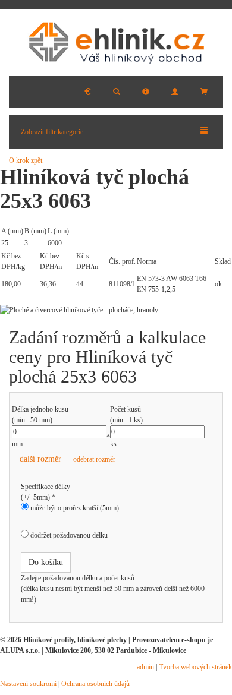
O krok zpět (25, 160)
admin (145, 667)
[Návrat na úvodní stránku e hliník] (116, 42)
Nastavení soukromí (28, 684)
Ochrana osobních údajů (95, 684)
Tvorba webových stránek (195, 667)
